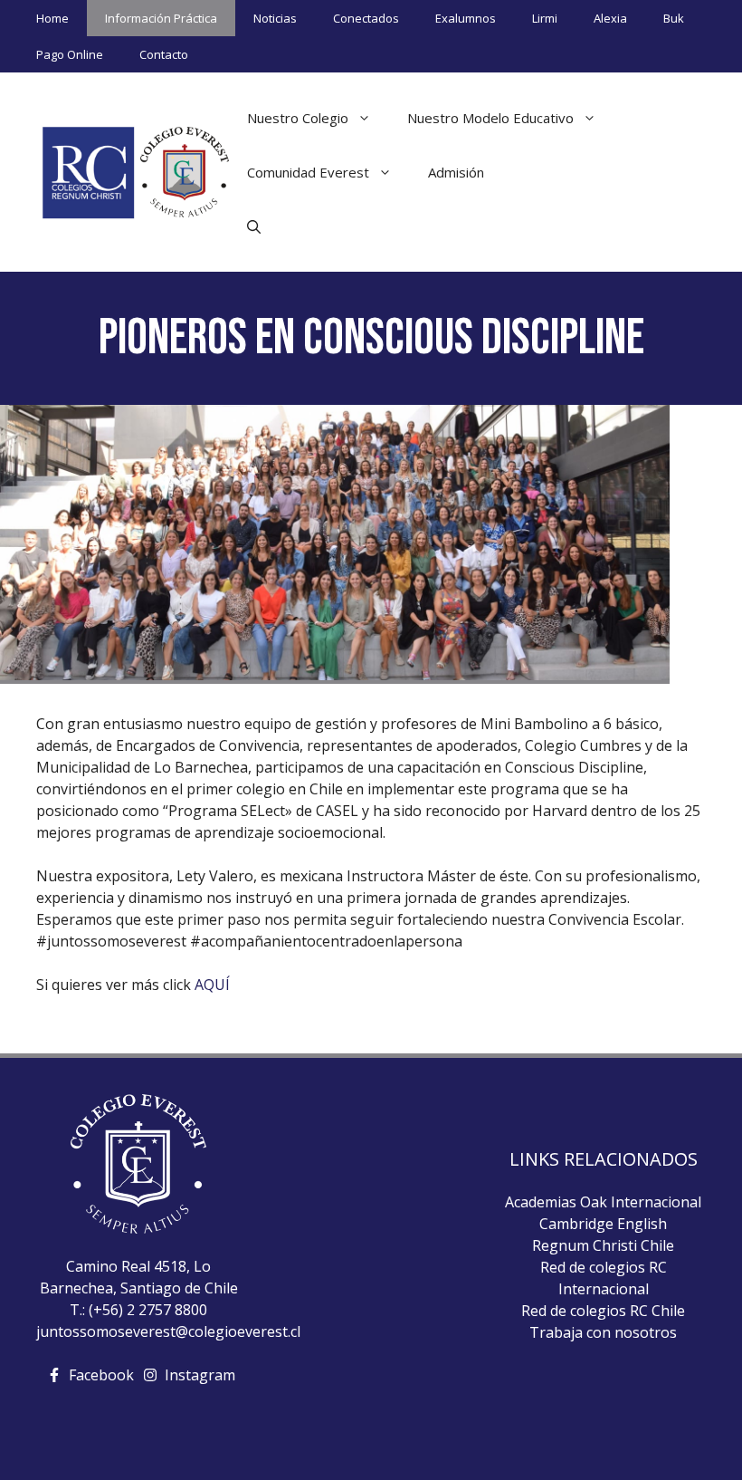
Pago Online (69, 54)
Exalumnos (465, 18)
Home (52, 18)
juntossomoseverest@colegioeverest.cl (168, 1331)
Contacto (163, 54)
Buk (673, 18)
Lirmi (544, 18)
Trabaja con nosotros (603, 1332)
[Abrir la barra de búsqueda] (254, 226)
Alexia (610, 18)
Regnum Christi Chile (603, 1245)
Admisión (456, 172)
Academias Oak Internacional (603, 1202)
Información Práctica (161, 18)
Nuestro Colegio (297, 118)
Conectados (366, 18)
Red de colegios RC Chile (603, 1311)
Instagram (200, 1375)
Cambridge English (603, 1224)
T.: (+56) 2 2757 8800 (138, 1310)
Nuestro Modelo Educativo (490, 118)
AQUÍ (212, 985)
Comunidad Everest (308, 172)
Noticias (275, 18)
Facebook (101, 1375)
